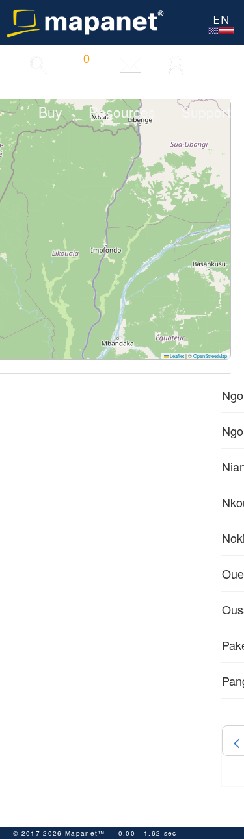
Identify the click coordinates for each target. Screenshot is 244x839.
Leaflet (176, 355)
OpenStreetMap (210, 355)
